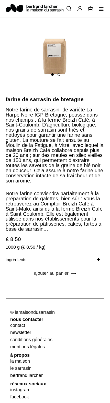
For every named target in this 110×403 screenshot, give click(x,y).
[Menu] (101, 8)
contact (17, 325)
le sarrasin (20, 368)
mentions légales (27, 346)
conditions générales (31, 339)
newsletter (20, 332)
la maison (20, 361)
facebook (19, 396)
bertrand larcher (26, 375)
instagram (20, 389)
